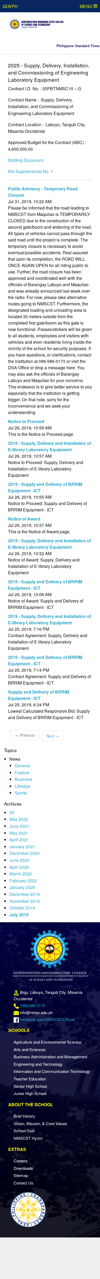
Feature (22, 772)
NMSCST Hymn (28, 1138)
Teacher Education (30, 1078)
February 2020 (23, 881)
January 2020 (22, 887)
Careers (21, 1160)
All (11, 812)
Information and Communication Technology (52, 1071)
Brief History (24, 1116)
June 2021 (19, 826)
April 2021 (19, 840)
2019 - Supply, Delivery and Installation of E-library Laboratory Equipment (49, 446)
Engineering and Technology (38, 1064)
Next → (52, 736)
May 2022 (18, 819)
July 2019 (19, 915)
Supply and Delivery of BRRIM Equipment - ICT (38, 695)
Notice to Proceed (26, 421)
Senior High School (30, 1086)
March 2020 (20, 874)
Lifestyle (22, 786)
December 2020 (24, 853)
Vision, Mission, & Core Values (40, 1123)
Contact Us (23, 1183)
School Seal (24, 1130)
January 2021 (22, 846)
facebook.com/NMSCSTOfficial (47, 1019)
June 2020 (19, 860)
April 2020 (19, 867)
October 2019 (22, 908)
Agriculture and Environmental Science (47, 1042)
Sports (21, 793)
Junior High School (30, 1093)
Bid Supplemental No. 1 (30, 171)
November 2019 (24, 901)
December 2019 (24, 894)
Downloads (23, 1168)
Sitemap (21, 1175)
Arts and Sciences (30, 1049)
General (22, 766)
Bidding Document (25, 160)
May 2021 (18, 833)
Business (23, 779)
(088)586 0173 (32, 1005)
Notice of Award (24, 519)
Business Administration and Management (50, 1056)
